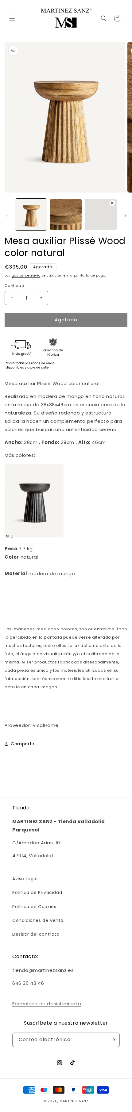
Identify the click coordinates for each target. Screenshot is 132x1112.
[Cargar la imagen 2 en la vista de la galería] (66, 215)
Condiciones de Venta (38, 920)
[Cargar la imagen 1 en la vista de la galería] (31, 215)
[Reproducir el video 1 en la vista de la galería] (101, 215)
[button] (12, 18)
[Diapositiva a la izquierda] (7, 216)
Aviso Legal (25, 879)
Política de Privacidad (37, 892)
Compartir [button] (22, 744)
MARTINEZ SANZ (74, 1101)
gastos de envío (26, 275)
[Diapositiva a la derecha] (125, 216)
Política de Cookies (34, 907)
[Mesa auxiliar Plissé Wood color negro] (34, 523)
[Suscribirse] (112, 1040)
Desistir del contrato (36, 934)
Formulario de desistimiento (46, 1003)
